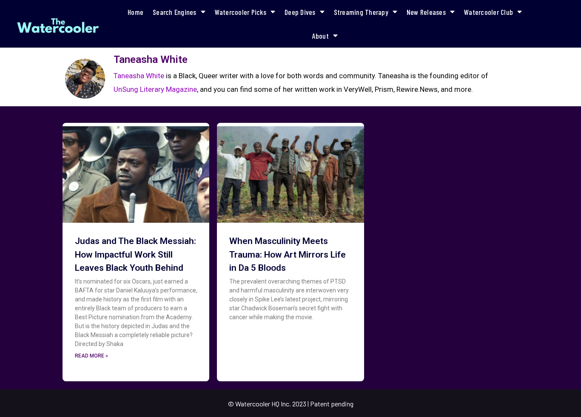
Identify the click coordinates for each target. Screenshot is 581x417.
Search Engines (175, 12)
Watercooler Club (488, 12)
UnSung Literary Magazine (155, 89)
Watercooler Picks (240, 12)
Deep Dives (300, 12)
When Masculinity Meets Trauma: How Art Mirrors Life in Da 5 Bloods (287, 254)
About (320, 35)
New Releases (426, 12)
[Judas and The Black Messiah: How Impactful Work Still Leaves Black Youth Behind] (136, 171)
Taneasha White (139, 75)
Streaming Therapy (361, 12)
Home (135, 12)
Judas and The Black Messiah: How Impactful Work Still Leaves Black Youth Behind (135, 254)
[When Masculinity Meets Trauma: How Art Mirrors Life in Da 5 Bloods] (290, 171)
